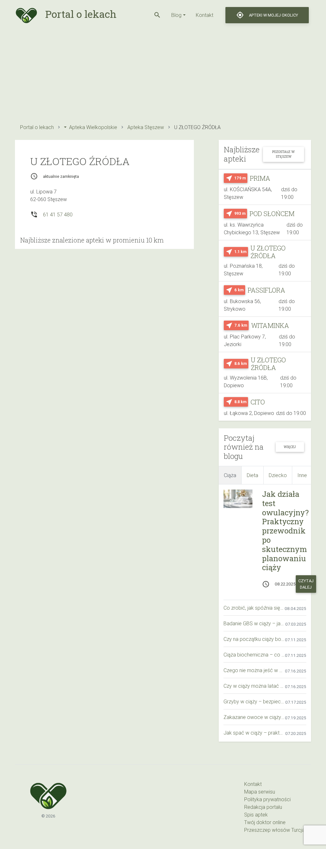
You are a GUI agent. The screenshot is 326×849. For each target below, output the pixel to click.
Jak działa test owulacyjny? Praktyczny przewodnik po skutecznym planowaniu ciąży (285, 530)
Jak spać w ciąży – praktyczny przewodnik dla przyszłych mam (254, 732)
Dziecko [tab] (278, 475)
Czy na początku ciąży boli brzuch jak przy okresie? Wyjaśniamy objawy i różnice (254, 639)
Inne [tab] (302, 475)
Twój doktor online (265, 822)
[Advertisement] (163, 75)
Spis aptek (256, 814)
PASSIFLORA (266, 290)
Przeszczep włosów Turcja (274, 830)
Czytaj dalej (306, 584)
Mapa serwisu (259, 791)
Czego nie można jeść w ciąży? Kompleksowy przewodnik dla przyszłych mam (254, 670)
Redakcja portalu (263, 807)
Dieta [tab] (252, 475)
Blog (176, 15)
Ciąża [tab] (230, 475)
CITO (258, 402)
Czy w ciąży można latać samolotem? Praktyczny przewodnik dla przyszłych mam (254, 686)
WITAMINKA (270, 325)
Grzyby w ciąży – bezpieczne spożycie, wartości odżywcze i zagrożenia (254, 701)
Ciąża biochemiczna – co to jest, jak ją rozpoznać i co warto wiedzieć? (254, 654)
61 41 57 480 (58, 214)
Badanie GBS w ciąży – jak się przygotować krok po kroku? (254, 623)
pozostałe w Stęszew (283, 154)
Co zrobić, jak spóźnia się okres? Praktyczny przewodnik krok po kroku (254, 608)
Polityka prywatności (267, 799)
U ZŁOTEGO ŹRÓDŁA (268, 252)
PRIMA (260, 178)
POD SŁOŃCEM (272, 213)
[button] (157, 15)
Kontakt (204, 15)
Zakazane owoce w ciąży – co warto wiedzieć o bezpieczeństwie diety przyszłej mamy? (254, 717)
